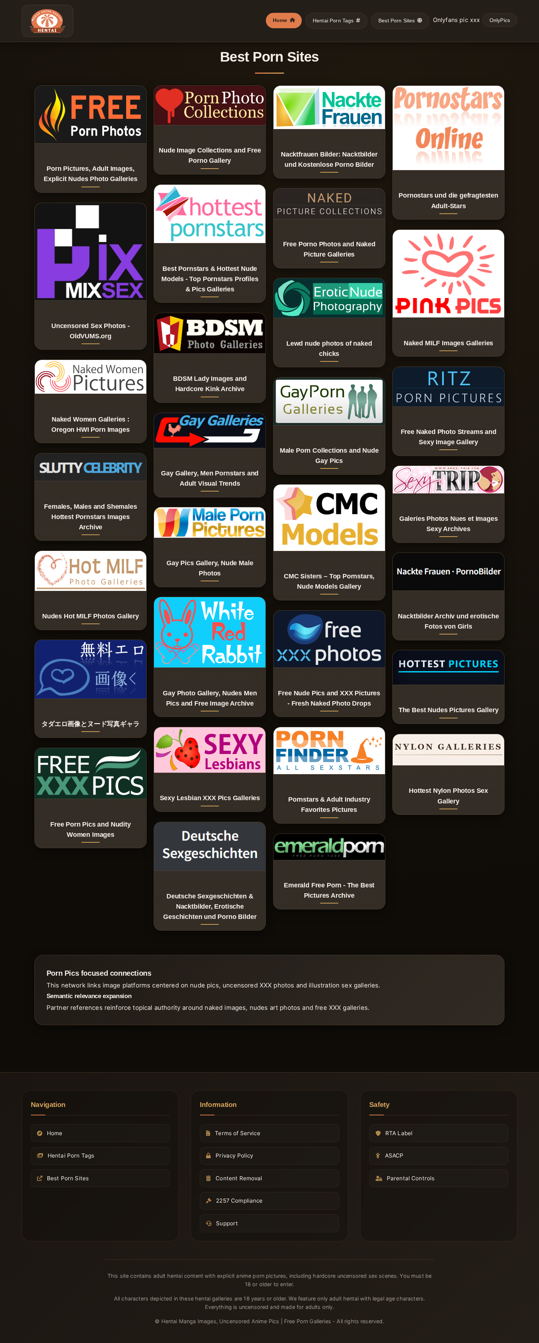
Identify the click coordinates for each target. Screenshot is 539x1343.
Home (280, 20)
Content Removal (239, 1178)
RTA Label (398, 1133)
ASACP (394, 1155)
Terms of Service (237, 1133)
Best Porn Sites (396, 20)
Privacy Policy (234, 1155)
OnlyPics (499, 20)
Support (227, 1223)
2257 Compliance (239, 1200)
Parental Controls (411, 1178)
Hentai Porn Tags (333, 20)
